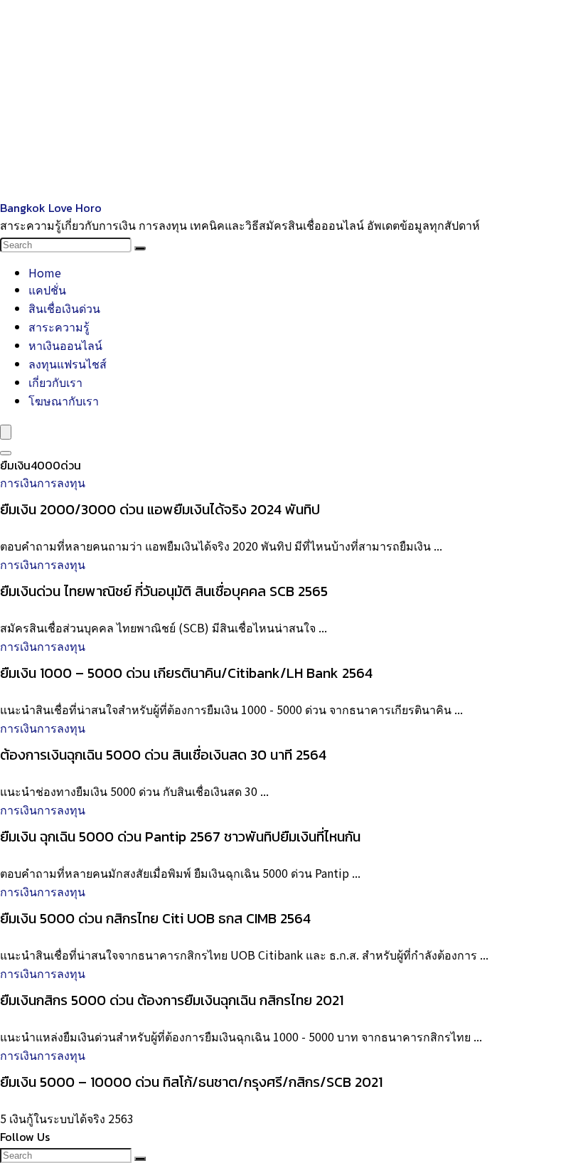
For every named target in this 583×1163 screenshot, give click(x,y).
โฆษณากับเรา (63, 400)
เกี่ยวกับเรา (55, 382)
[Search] (140, 248)
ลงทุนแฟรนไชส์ (67, 363)
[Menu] (5, 432)
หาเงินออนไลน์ (65, 345)
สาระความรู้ (59, 326)
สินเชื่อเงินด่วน (64, 308)
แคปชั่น (47, 289)
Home (44, 272)
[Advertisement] (291, 99)
